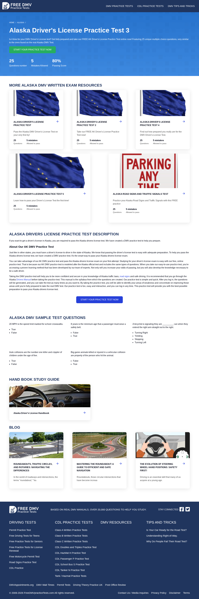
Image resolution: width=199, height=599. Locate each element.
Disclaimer (174, 593)
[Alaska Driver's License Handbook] (49, 402)
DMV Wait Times (45, 585)
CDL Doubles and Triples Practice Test (76, 547)
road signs (125, 276)
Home (11, 23)
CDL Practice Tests (150, 6)
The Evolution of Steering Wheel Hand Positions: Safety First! (163, 460)
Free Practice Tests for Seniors (26, 541)
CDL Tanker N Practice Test (70, 570)
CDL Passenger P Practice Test (72, 558)
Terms (186, 593)
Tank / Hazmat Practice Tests (70, 576)
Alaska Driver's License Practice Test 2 (99, 119)
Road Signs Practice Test (22, 562)
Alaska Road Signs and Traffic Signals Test (149, 188)
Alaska (20, 23)
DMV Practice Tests (119, 6)
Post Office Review (115, 585)
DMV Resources (116, 522)
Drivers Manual (23, 279)
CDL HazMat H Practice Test (70, 553)
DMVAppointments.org (21, 585)
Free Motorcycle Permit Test (24, 556)
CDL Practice (16, 568)
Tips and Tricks (161, 522)
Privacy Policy (158, 593)
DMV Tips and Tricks (181, 6)
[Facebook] (182, 510)
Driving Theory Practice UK (87, 585)
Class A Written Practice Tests (71, 530)
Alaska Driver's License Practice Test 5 (49, 188)
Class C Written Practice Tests (71, 541)
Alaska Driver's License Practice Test (36, 119)
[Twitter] (187, 510)
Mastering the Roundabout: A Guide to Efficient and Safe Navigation (99, 460)
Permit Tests (63, 585)
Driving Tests (22, 522)
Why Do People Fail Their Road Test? (166, 541)
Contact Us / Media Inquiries (133, 593)
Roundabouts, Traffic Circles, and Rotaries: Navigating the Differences (36, 460)
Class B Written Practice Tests (71, 535)
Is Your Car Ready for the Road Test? (166, 530)
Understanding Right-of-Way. (161, 535)
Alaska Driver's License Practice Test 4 (163, 119)
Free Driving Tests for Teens (24, 535)
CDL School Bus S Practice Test (72, 564)
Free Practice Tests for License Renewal (26, 549)
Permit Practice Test (20, 530)
